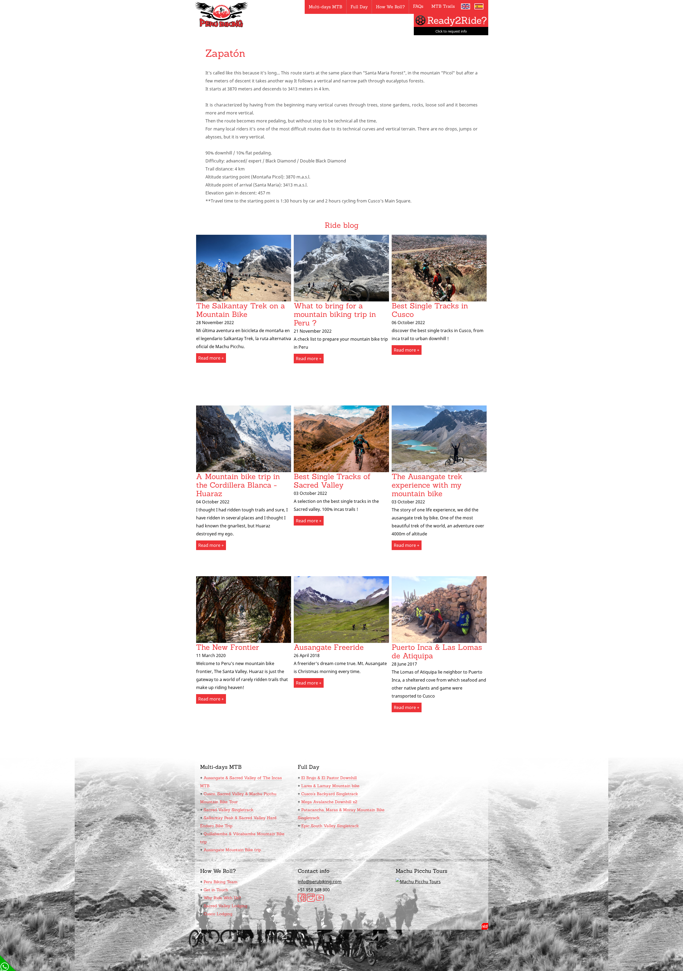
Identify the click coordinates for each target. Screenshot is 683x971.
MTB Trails (443, 6)
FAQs (418, 6)
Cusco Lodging (218, 913)
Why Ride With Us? (222, 897)
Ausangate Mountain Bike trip (232, 849)
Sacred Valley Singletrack (228, 809)
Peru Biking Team (220, 881)
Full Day (359, 6)
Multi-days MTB (325, 6)
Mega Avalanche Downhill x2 (329, 801)
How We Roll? (390, 6)
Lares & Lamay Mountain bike (330, 785)
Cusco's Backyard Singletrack (329, 793)
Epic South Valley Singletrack (330, 825)
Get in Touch (216, 889)
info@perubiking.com (320, 882)
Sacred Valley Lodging (225, 905)
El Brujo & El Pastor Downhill (329, 777)
